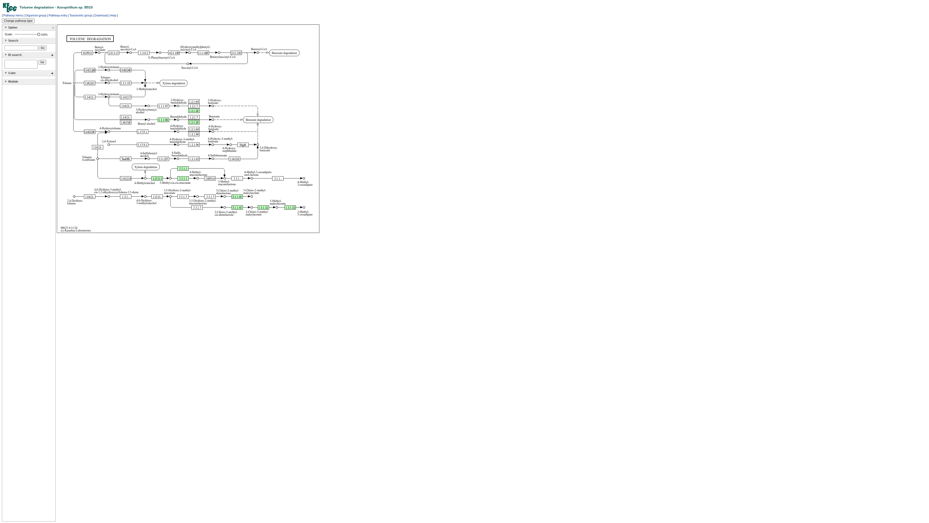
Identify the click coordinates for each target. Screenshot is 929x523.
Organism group (35, 15)
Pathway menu (13, 15)
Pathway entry (58, 15)
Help (113, 15)
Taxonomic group (80, 15)
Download (101, 15)
